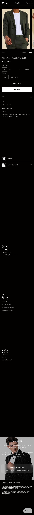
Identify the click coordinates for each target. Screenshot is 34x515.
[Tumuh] (17, 3)
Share (3, 96)
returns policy (8, 359)
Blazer (5, 77)
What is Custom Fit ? (13, 165)
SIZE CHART (11, 158)
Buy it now (17, 89)
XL (19, 69)
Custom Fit (26, 69)
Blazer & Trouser (14, 77)
